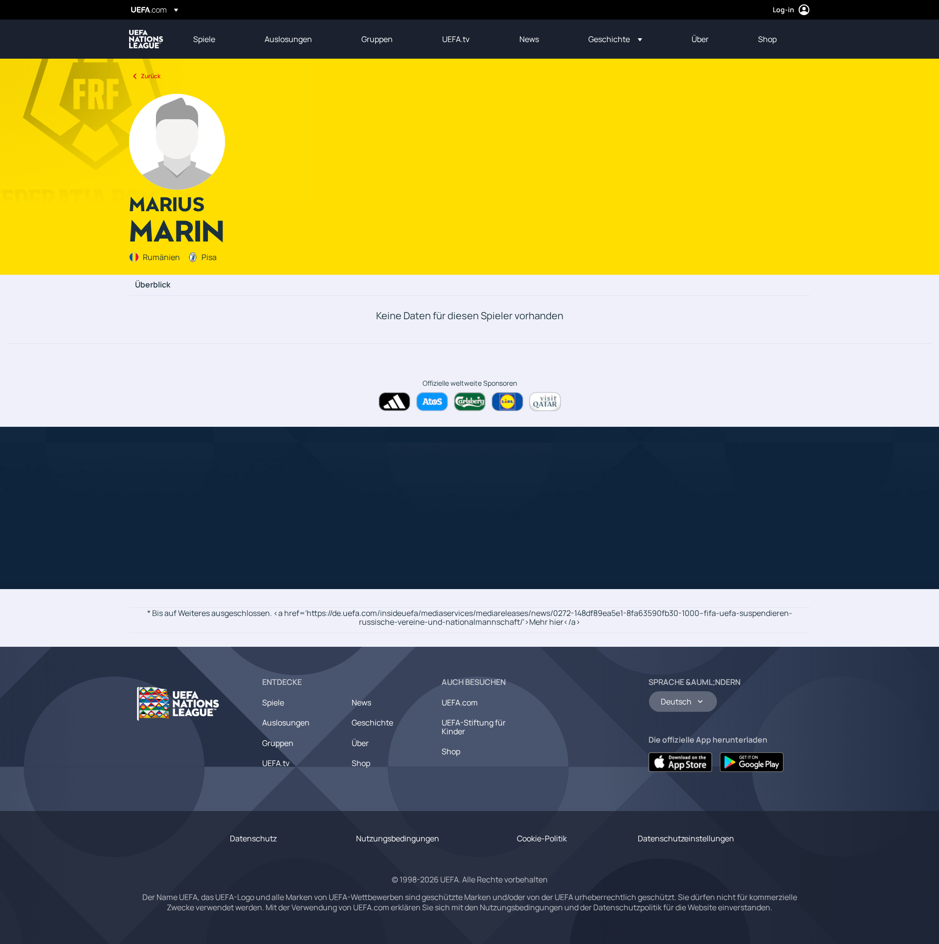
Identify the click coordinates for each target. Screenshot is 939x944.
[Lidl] (507, 401)
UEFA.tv (276, 763)
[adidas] (394, 401)
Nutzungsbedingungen (397, 838)
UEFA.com (460, 702)
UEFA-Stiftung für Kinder (474, 727)
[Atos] (432, 401)
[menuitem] (216, 39)
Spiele (273, 702)
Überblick (152, 285)
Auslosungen (286, 722)
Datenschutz (253, 838)
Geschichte (372, 722)
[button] (615, 39)
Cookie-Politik (542, 838)
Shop (361, 763)
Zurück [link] (150, 76)
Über (360, 743)
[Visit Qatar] (545, 401)
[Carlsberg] (470, 401)
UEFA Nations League (146, 39)
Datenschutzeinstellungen (686, 838)
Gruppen (277, 743)
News (361, 702)
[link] (204, 39)
